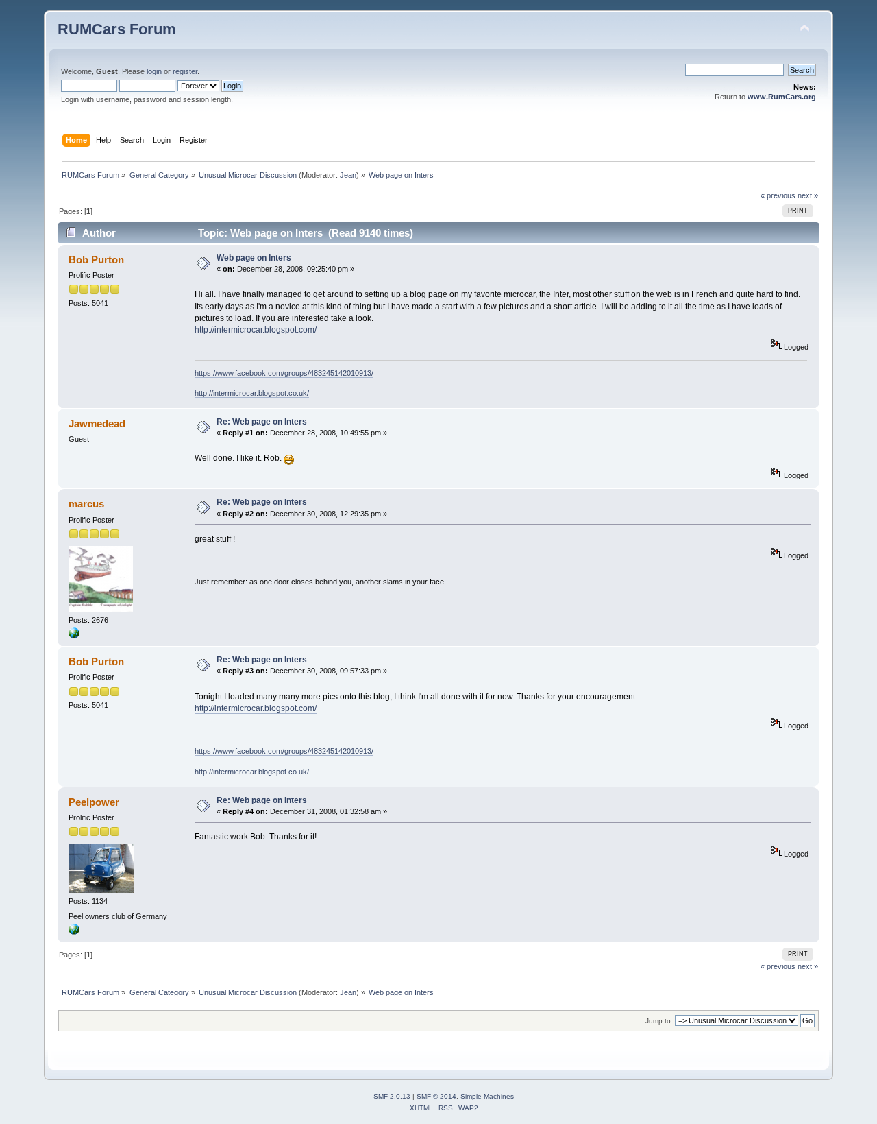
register (185, 71)
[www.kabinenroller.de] (74, 932)
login (154, 71)
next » (808, 195)
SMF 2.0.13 (391, 1096)
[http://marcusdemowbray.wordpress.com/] (74, 636)
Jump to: (659, 1021)
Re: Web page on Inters (262, 422)
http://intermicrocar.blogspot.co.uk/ (252, 393)
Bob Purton (96, 259)
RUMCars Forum (117, 29)
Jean (348, 175)
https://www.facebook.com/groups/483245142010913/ (284, 373)
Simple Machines (487, 1096)
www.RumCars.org (782, 97)
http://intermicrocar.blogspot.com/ (256, 330)
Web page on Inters (254, 258)
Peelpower (94, 802)
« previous (778, 195)
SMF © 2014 (436, 1096)
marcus (86, 504)
